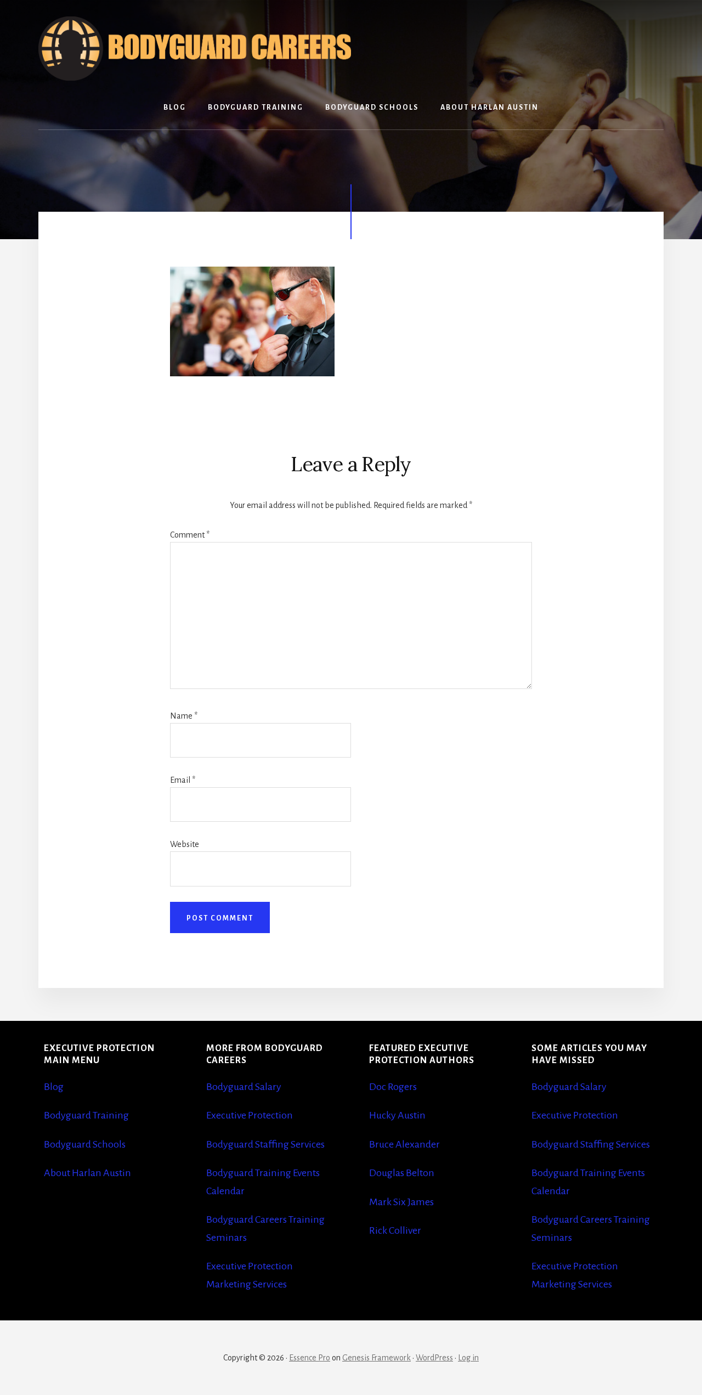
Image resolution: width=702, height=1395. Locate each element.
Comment (190, 534)
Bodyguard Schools (85, 1144)
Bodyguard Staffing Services (265, 1144)
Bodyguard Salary (243, 1086)
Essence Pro (309, 1357)
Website (184, 844)
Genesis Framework (376, 1357)
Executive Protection (249, 1115)
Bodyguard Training (86, 1115)
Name (183, 715)
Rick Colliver (395, 1230)
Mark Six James (401, 1201)
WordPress (434, 1357)
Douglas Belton (401, 1172)
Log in (468, 1357)
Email (182, 780)
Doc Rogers (393, 1086)
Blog (54, 1086)
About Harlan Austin (87, 1172)
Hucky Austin (397, 1115)
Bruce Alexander (404, 1144)
